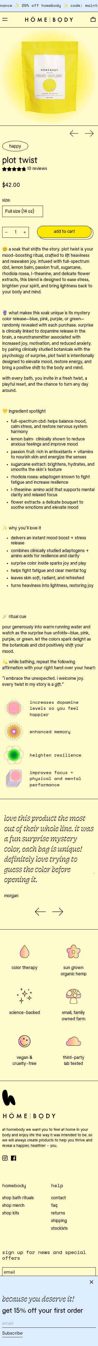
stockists (59, 1228)
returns (58, 1213)
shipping (59, 1221)
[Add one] (25, 232)
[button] (93, 19)
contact (58, 1198)
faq (54, 1206)
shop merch (13, 1206)
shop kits (10, 1213)
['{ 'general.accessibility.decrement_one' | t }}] (6, 232)
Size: (6, 200)
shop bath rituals (18, 1198)
